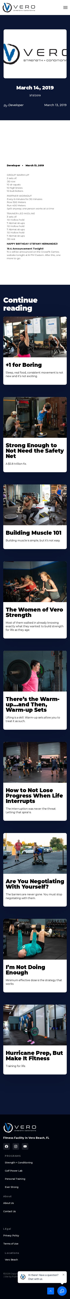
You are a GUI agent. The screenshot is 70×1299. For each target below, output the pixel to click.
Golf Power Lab (13, 1170)
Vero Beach (11, 1259)
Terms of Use (10, 1243)
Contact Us (9, 1211)
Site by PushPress (13, 1276)
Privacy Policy (11, 1235)
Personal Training (15, 1178)
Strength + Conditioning (19, 1162)
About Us (8, 1203)
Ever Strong (11, 1187)
